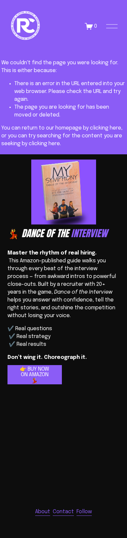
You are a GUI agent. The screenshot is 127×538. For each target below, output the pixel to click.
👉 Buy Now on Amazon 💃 (34, 375)
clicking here (105, 128)
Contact (63, 512)
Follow (84, 512)
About (42, 512)
